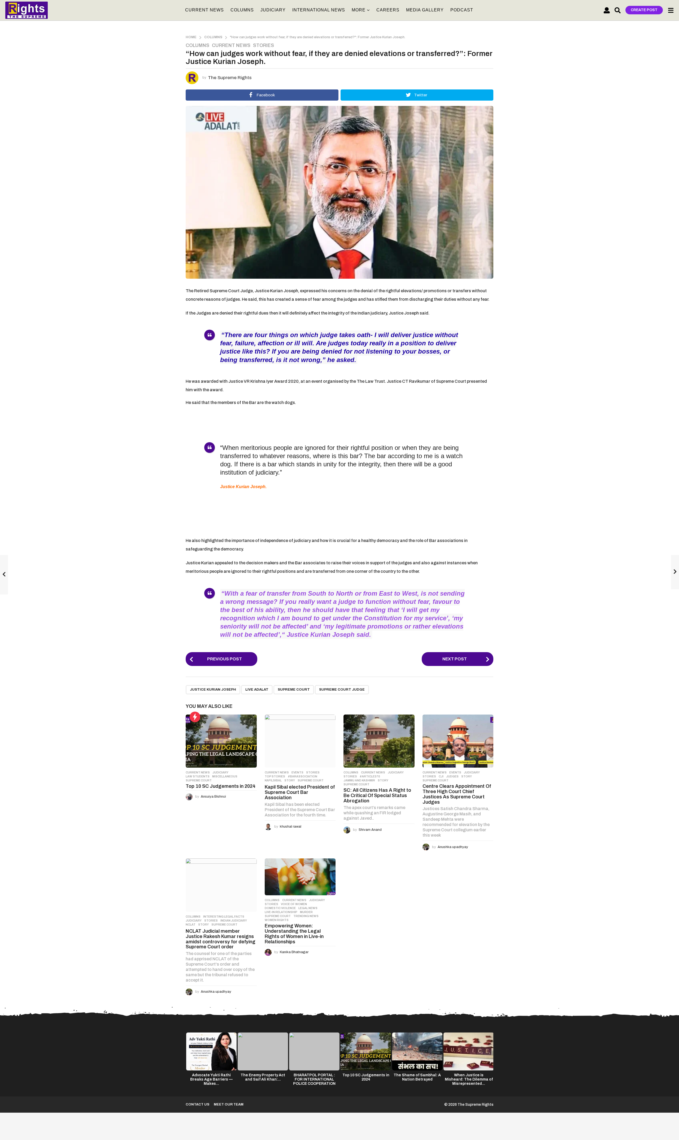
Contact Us (197, 1104)
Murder (306, 912)
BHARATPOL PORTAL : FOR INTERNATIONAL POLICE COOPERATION (314, 1079)
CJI (441, 776)
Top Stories (275, 776)
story (289, 780)
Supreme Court (294, 689)
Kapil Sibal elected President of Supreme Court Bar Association (300, 792)
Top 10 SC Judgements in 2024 (220, 786)
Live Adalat (256, 689)
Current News (204, 10)
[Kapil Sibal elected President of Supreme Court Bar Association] (300, 741)
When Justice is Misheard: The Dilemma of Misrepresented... (469, 1079)
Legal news (307, 908)
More (358, 10)
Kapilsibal (273, 780)
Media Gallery (425, 10)
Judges (452, 776)
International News (318, 10)
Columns (242, 10)
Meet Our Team (228, 1104)
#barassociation (302, 776)
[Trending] (195, 717)
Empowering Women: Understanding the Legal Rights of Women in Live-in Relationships (294, 933)
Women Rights (277, 920)
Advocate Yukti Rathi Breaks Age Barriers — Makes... (211, 1079)
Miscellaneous (224, 776)
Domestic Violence (280, 908)
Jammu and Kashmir (359, 780)
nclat (190, 924)
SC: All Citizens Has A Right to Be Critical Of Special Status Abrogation (377, 795)
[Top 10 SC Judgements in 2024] (221, 741)
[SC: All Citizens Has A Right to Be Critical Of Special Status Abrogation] (379, 741)
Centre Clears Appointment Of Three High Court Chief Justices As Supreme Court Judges (457, 794)
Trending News (306, 916)
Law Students (198, 776)
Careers (387, 10)
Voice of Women (294, 904)
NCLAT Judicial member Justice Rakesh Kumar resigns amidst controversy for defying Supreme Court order (220, 938)
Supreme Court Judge (342, 689)
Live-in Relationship (281, 912)
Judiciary (273, 10)
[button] (607, 10)
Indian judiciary (233, 920)
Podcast (461, 10)
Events (297, 772)
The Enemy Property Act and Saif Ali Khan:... (263, 1077)
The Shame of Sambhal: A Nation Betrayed (417, 1077)
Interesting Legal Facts (223, 916)
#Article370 (370, 776)
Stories (263, 45)
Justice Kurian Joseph (213, 689)
